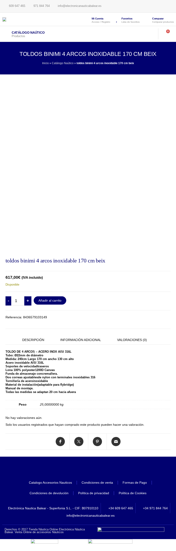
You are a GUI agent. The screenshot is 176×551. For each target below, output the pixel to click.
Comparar (158, 18)
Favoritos (126, 18)
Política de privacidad (93, 493)
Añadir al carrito (49, 300)
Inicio (45, 63)
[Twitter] (88, 469)
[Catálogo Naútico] (5, 33)
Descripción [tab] (33, 340)
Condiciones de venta (97, 482)
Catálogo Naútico (28, 32)
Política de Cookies (132, 493)
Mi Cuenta (97, 18)
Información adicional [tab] (80, 340)
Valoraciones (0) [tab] (132, 340)
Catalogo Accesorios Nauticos (50, 482)
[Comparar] (147, 20)
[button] (149, 33)
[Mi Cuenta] (87, 19)
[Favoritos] (117, 19)
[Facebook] (75, 469)
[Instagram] (100, 469)
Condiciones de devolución (49, 493)
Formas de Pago (135, 482)
